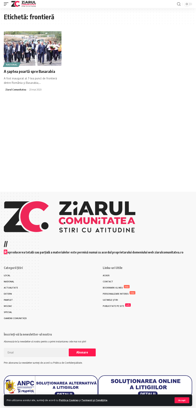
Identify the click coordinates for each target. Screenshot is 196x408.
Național (11, 65)
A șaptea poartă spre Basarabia (29, 71)
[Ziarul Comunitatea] (23, 4)
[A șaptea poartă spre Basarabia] (32, 48)
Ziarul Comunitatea (15, 89)
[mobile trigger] (7, 4)
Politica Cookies (68, 400)
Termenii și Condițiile (94, 400)
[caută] (178, 4)
